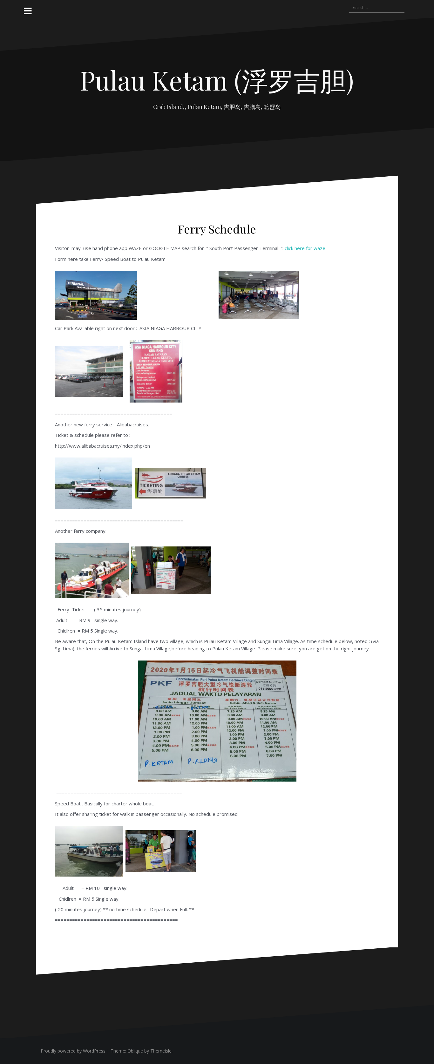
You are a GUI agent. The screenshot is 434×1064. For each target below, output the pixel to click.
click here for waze (305, 248)
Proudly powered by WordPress (73, 1051)
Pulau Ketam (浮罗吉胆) (217, 79)
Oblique (135, 1051)
